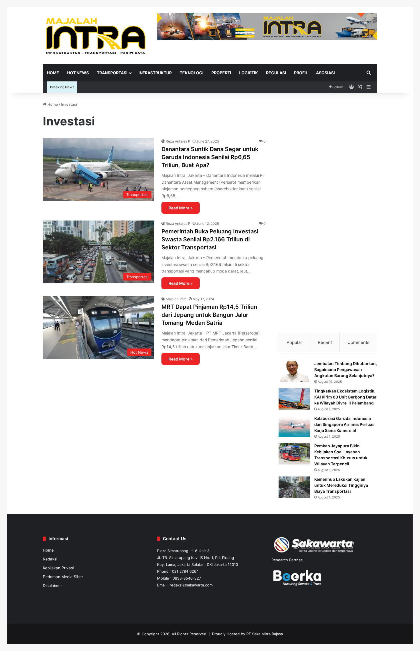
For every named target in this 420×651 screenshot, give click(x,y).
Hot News (78, 72)
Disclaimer (52, 585)
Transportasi (112, 72)
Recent (325, 342)
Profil (301, 72)
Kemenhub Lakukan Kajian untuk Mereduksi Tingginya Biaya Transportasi (341, 485)
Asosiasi (325, 72)
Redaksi (50, 559)
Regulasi (276, 72)
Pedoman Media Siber (63, 576)
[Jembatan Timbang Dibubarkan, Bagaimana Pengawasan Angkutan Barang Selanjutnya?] (294, 371)
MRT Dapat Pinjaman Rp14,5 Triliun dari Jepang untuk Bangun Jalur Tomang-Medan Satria (209, 314)
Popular (294, 342)
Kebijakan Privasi (58, 568)
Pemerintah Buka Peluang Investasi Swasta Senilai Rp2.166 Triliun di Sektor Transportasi (209, 239)
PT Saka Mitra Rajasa (264, 634)
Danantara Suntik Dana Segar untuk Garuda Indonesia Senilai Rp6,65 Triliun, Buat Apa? (209, 157)
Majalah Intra (176, 299)
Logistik (248, 72)
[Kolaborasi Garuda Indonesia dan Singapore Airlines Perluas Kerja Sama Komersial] (294, 426)
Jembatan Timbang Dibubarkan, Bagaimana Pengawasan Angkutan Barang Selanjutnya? (345, 369)
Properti (221, 72)
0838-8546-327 (187, 578)
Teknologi (191, 72)
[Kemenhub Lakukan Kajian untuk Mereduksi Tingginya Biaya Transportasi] (294, 487)
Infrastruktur (155, 72)
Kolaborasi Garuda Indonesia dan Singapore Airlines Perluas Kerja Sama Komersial (344, 424)
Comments (358, 342)
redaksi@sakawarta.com (191, 585)
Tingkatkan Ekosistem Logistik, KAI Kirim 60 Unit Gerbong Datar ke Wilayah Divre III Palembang (345, 396)
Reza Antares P (178, 141)
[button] (287, 132)
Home (53, 72)
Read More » (181, 207)
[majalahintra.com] (96, 35)
